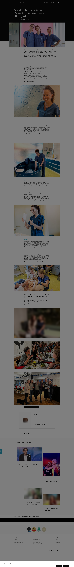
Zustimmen (65, 565)
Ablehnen (59, 565)
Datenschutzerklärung (13, 563)
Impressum (17, 563)
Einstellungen (52, 565)
